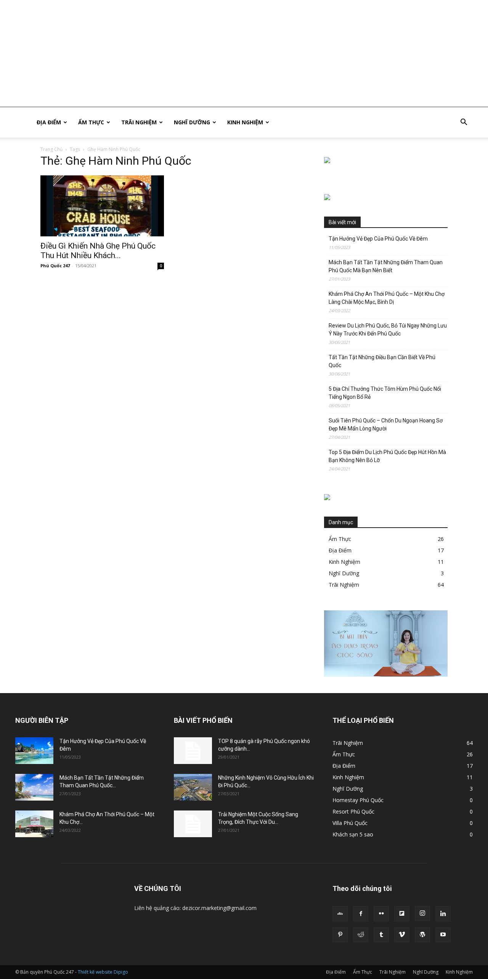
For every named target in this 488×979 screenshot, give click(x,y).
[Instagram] (422, 913)
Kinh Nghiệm (245, 122)
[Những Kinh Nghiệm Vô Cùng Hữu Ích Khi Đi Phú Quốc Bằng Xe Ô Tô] (193, 787)
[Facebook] (360, 913)
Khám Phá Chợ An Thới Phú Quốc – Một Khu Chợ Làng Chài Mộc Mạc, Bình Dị (387, 298)
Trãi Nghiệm (139, 122)
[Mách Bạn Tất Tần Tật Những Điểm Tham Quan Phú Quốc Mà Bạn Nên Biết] (34, 787)
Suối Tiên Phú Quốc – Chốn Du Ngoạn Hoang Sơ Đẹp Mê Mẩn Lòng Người (386, 424)
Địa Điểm (49, 122)
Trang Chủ (51, 149)
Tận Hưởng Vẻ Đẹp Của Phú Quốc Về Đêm (378, 239)
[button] (463, 123)
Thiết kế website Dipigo (103, 972)
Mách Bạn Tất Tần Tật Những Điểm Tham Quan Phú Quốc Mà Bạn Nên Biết (386, 266)
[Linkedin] (443, 913)
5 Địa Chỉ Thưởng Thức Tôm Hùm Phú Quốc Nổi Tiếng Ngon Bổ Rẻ (385, 393)
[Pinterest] (340, 934)
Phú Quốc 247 (55, 265)
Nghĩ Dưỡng (192, 122)
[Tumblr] (381, 934)
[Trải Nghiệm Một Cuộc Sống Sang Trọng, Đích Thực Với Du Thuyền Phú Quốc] (193, 823)
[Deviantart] (340, 913)
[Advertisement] (229, 53)
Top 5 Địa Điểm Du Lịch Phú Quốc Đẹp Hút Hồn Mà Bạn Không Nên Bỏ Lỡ (387, 456)
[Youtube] (443, 934)
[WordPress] (422, 934)
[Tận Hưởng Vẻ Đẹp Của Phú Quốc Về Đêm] (34, 750)
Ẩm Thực (91, 122)
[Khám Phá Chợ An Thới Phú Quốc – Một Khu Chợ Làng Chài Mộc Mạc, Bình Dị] (34, 823)
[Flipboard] (401, 913)
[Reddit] (360, 934)
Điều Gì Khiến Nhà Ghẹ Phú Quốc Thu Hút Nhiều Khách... (98, 250)
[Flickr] (381, 913)
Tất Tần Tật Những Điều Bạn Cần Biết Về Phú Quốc (382, 361)
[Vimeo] (401, 934)
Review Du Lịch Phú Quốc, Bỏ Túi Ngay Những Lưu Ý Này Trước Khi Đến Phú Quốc (388, 330)
